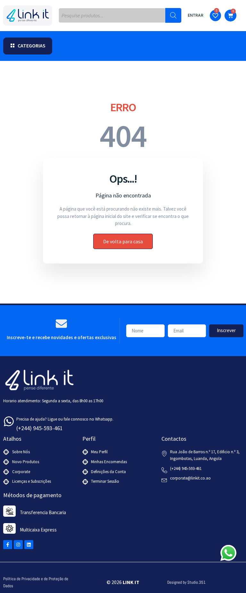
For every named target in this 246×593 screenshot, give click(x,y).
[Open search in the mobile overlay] (120, 15)
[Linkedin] (28, 544)
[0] (216, 16)
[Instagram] (18, 544)
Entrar (195, 15)
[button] (27, 46)
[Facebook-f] (7, 544)
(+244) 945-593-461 (39, 428)
